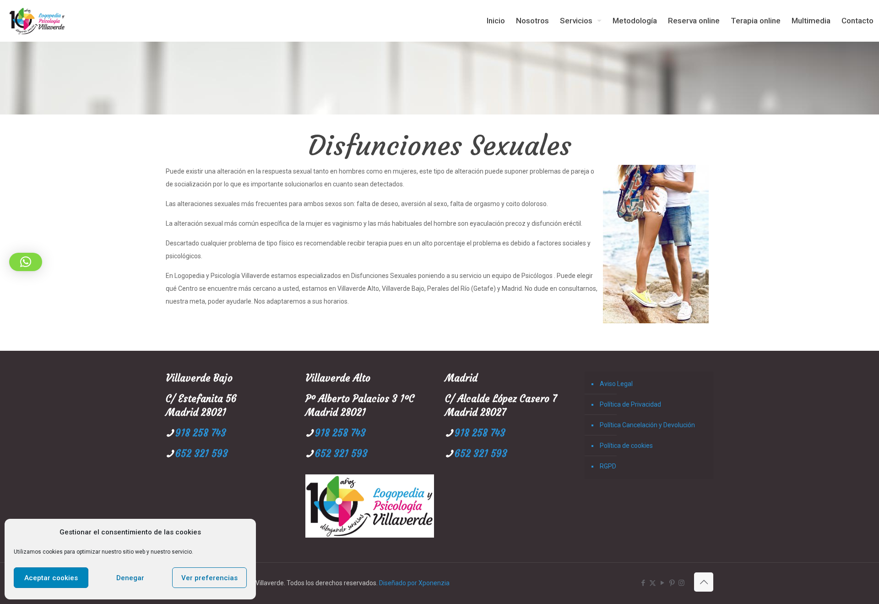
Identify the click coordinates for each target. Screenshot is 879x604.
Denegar (130, 578)
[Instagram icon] (681, 583)
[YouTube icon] (662, 583)
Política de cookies (626, 445)
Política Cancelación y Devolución (647, 425)
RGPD (608, 466)
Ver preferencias (209, 578)
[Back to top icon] (703, 582)
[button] (25, 262)
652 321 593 (201, 453)
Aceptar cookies (51, 578)
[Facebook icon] (643, 583)
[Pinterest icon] (671, 583)
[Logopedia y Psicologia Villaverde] (37, 20)
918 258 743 (200, 433)
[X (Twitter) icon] (652, 583)
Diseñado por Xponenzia (414, 583)
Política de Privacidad (630, 404)
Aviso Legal (616, 383)
